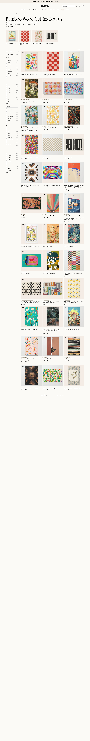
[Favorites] (79, 6)
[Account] (76, 6)
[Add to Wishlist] (23, 52)
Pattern (7, 151)
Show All (7, 78)
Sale (63, 9)
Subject (7, 57)
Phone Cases (52, 9)
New (30, 9)
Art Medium (8, 106)
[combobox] (68, 6)
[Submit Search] (63, 6)
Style (7, 125)
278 (60, 395)
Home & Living (45, 9)
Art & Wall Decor (36, 9)
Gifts (58, 9)
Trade (67, 9)
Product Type (9, 51)
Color (7, 82)
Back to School (24, 9)
